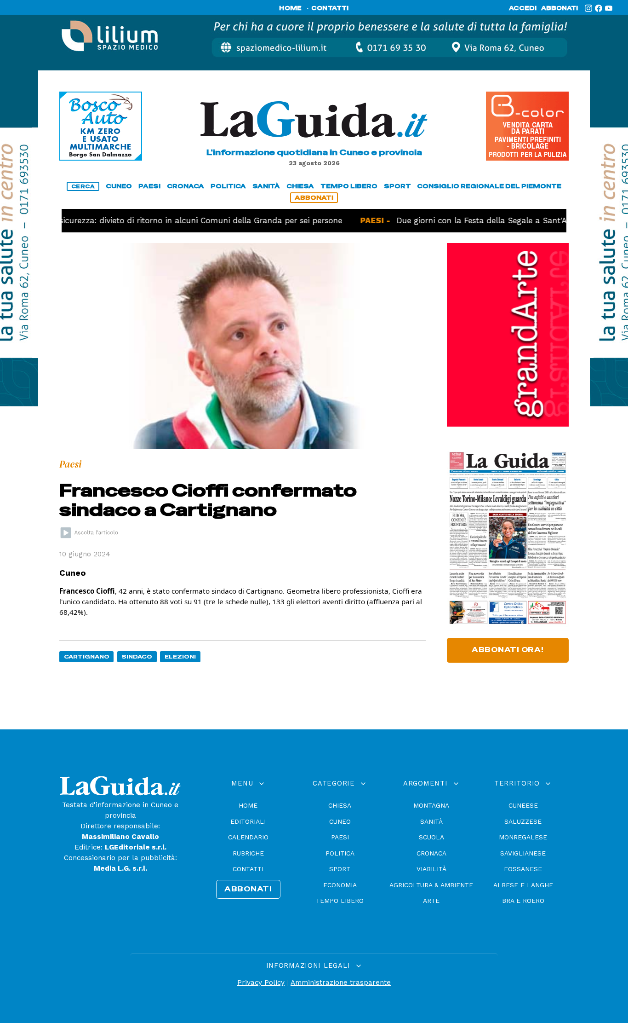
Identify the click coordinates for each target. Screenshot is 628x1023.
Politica (339, 853)
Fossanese (523, 869)
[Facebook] (598, 8)
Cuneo (340, 821)
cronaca (185, 186)
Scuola (431, 837)
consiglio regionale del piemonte (489, 186)
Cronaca (431, 853)
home (290, 8)
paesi (149, 186)
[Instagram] (588, 8)
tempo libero (348, 186)
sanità (266, 186)
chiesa (300, 186)
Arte (431, 900)
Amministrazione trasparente (341, 982)
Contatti (248, 869)
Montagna (431, 805)
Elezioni (180, 656)
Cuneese (523, 805)
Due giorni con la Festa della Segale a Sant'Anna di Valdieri (483, 220)
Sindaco (137, 656)
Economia (340, 885)
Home (248, 805)
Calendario (248, 837)
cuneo (119, 186)
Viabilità (431, 869)
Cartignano (86, 656)
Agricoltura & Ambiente (431, 885)
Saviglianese (523, 853)
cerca (83, 186)
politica (228, 186)
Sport (339, 869)
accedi (523, 8)
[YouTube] (608, 8)
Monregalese (523, 837)
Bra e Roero (523, 900)
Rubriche (248, 853)
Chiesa (339, 805)
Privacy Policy (261, 982)
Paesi (340, 837)
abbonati (559, 8)
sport (397, 186)
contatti (330, 8)
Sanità (431, 821)
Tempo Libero (340, 900)
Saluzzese (523, 821)
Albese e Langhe (523, 885)
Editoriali (248, 821)
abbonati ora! (508, 649)
